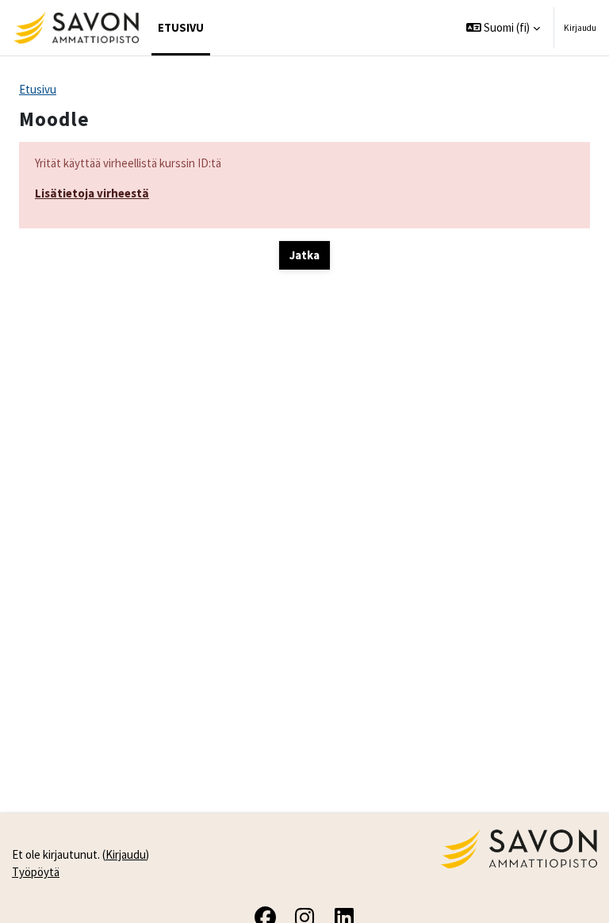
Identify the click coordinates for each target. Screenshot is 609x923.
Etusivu (37, 89)
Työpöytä (35, 871)
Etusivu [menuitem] (181, 27)
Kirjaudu (580, 27)
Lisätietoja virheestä (92, 193)
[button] (503, 28)
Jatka (304, 254)
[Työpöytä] (76, 28)
